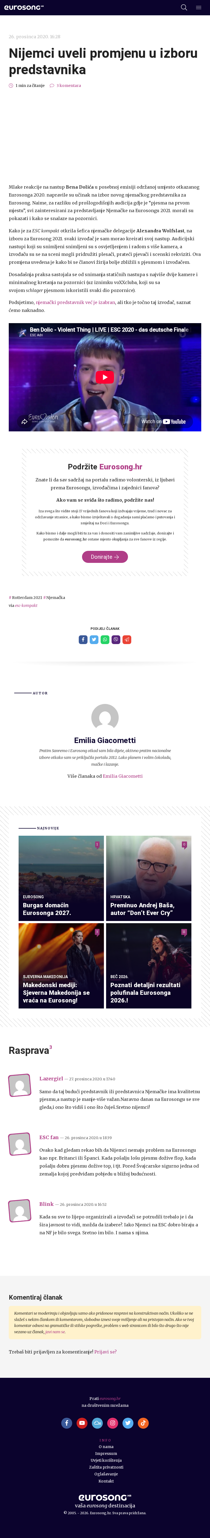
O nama (106, 1446)
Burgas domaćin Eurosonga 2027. (47, 909)
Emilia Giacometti (123, 776)
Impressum (106, 1453)
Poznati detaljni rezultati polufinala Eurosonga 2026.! (145, 992)
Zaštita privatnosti (106, 1467)
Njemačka (55, 597)
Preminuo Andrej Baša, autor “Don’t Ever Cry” (142, 909)
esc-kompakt (26, 605)
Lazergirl (51, 1078)
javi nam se (55, 1331)
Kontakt (106, 1481)
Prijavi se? (105, 1352)
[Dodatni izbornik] (198, 7)
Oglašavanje (106, 1474)
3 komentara (69, 85)
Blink (46, 1204)
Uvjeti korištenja (106, 1460)
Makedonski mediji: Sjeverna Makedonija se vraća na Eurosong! (56, 992)
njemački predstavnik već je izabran (75, 302)
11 (184, 932)
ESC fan (49, 1137)
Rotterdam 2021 (27, 597)
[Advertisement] (105, 136)
